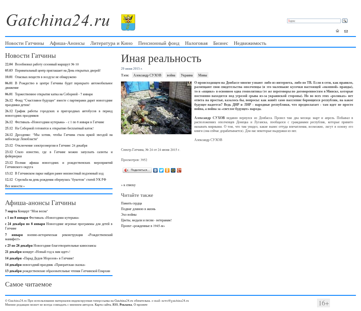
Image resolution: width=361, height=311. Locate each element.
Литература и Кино (111, 42)
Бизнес (220, 42)
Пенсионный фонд (158, 42)
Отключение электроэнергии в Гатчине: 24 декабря (51, 145)
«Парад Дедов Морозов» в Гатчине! (39, 258)
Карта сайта (103, 304)
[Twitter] (161, 170)
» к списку (128, 184)
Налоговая (196, 42)
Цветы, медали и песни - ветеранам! (146, 220)
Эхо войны (129, 214)
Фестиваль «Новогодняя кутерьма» (42, 217)
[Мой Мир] (173, 170)
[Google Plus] (179, 170)
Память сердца (131, 203)
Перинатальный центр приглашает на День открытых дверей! (58, 70)
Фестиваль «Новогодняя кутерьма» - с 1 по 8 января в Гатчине (59, 122)
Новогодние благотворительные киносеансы (50, 245)
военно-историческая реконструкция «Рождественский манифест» (59, 236)
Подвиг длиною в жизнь (138, 208)
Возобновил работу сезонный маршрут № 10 (47, 64)
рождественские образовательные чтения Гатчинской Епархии (57, 270)
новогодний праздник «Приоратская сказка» (45, 264)
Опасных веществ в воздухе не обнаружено (45, 76)
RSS (115, 304)
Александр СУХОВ (147, 75)
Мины (202, 75)
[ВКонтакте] (156, 170)
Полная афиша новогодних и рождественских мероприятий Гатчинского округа (59, 164)
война (171, 75)
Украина (187, 75)
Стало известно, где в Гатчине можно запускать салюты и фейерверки (59, 153)
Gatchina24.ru (124, 300)
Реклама (126, 304)
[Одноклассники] (167, 170)
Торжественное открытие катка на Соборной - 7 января (54, 94)
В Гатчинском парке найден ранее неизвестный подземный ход (59, 173)
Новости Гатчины (24, 42)
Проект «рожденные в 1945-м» (143, 225)
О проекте (141, 304)
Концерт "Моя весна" (26, 211)
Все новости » (15, 186)
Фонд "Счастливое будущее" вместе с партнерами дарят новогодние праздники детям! (59, 102)
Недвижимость (250, 42)
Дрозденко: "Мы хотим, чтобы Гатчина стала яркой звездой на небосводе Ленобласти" (59, 136)
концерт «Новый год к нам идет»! (37, 251)
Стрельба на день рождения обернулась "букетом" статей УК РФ (60, 179)
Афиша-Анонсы (67, 42)
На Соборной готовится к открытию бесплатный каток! (54, 128)
